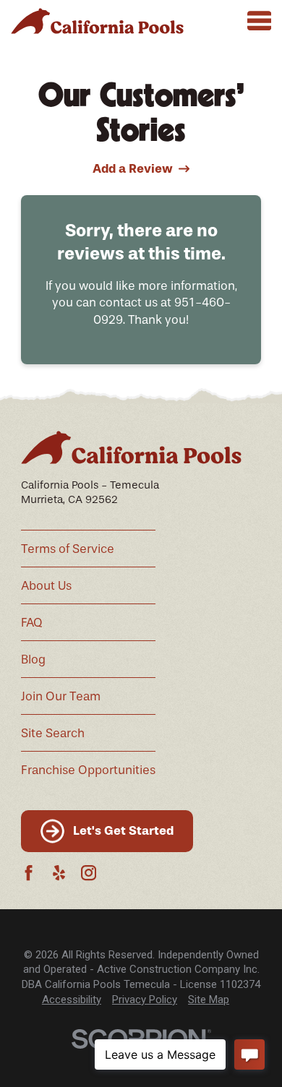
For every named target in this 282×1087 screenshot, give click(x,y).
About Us (46, 586)
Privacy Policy (144, 999)
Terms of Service (67, 549)
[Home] (97, 21)
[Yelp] (59, 872)
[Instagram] (88, 872)
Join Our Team (61, 696)
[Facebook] (28, 872)
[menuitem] (71, 999)
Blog (33, 659)
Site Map (208, 999)
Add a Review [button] (133, 168)
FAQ (32, 623)
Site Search (53, 733)
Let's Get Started (123, 830)
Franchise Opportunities (88, 770)
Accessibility (71, 999)
